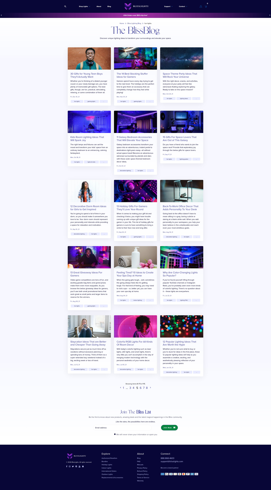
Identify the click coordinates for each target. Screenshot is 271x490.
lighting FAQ (183, 300)
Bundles (105, 461)
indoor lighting (137, 300)
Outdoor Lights (107, 474)
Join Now (169, 427)
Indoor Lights (106, 468)
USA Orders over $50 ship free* (135, 15)
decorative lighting (125, 171)
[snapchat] (83, 466)
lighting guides (184, 159)
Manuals (140, 464)
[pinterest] (76, 466)
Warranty (140, 481)
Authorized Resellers (109, 458)
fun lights (77, 101)
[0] (206, 6)
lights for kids (91, 162)
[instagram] (69, 466)
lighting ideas (184, 98)
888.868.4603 (167, 458)
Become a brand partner (169, 468)
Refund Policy (142, 471)
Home (122, 23)
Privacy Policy (142, 468)
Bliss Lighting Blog (134, 23)
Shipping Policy (143, 474)
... (103, 101)
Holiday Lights (107, 464)
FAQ (138, 461)
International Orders (109, 471)
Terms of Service (143, 477)
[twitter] (73, 466)
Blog (138, 458)
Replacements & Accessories (112, 477)
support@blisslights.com (172, 461)
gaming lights (91, 101)
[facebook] (66, 466)
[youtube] (79, 466)
